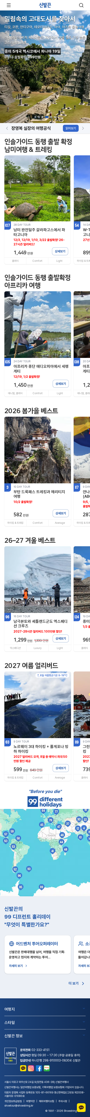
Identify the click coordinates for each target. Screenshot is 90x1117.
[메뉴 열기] (8, 5)
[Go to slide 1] (35, 117)
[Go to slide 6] (54, 117)
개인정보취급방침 (13, 1101)
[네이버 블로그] (47, 1068)
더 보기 (74, 983)
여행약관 (30, 1101)
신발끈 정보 (13, 1036)
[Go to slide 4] (46, 117)
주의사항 (62, 1101)
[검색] (81, 5)
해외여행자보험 (46, 1101)
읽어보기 (71, 128)
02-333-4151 (40, 1050)
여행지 (9, 1009)
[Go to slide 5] (51, 117)
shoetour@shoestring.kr (18, 1105)
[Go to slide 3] (42, 117)
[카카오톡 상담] (23, 1068)
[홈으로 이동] (45, 5)
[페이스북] (39, 1068)
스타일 (9, 1022)
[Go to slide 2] (39, 117)
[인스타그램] (31, 1068)
